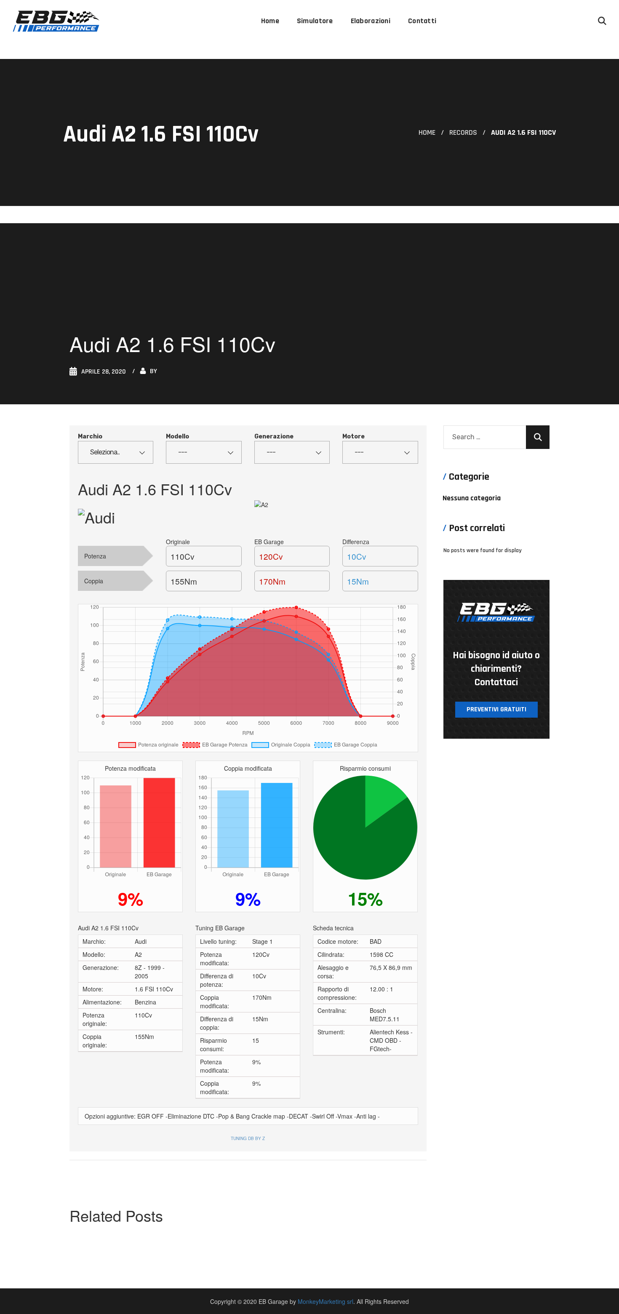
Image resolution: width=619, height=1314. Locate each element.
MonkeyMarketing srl (325, 1301)
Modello (177, 436)
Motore (353, 436)
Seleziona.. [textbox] (105, 452)
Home (427, 132)
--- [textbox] (182, 452)
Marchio (90, 436)
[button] (602, 21)
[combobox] (115, 452)
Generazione (273, 436)
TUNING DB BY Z (248, 1138)
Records (463, 132)
